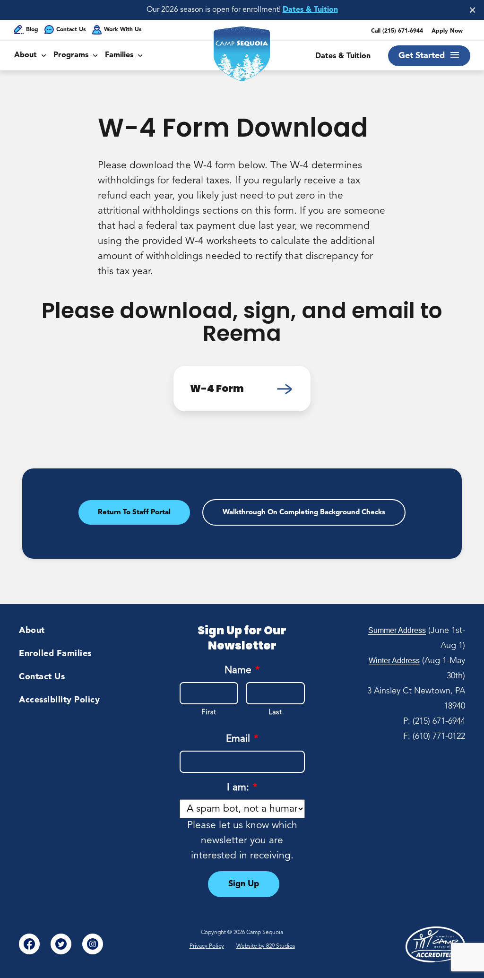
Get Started (421, 56)
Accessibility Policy (59, 700)
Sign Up (243, 884)
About (25, 55)
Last (275, 712)
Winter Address (394, 661)
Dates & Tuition (310, 10)
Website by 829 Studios (265, 946)
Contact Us (71, 30)
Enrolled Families (55, 653)
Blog (32, 30)
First (208, 712)
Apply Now (447, 31)
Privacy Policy (207, 946)
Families (119, 55)
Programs (70, 55)
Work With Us (123, 30)
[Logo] (242, 54)
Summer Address (397, 630)
